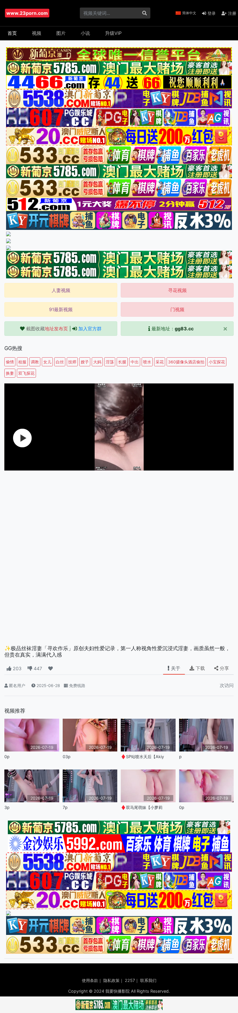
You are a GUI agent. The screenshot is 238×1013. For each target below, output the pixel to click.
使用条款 (90, 980)
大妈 (97, 361)
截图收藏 (47, 328)
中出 (135, 361)
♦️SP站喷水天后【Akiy (142, 756)
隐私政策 (111, 980)
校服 (22, 361)
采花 (160, 361)
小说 (85, 33)
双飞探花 (26, 373)
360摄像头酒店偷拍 (186, 361)
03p (67, 756)
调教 (35, 361)
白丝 (60, 361)
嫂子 (85, 361)
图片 (61, 33)
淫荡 (110, 361)
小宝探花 (217, 361)
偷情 (10, 361)
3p (7, 807)
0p (7, 756)
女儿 (47, 361)
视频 (36, 33)
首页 (12, 33)
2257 (130, 980)
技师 (72, 361)
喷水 (147, 361)
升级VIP (113, 33)
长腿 (122, 361)
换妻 (10, 373)
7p (65, 807)
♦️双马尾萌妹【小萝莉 (142, 807)
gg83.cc (184, 328)
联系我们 (148, 980)
